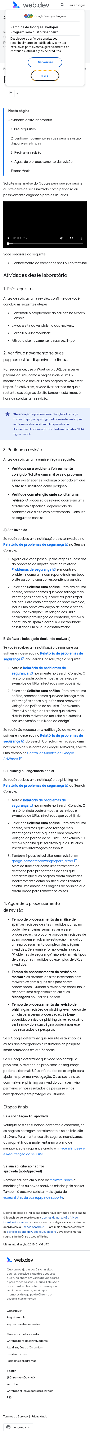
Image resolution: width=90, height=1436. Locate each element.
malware (56, 1180)
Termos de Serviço (15, 1416)
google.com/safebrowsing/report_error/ (42, 861)
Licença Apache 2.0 (34, 1227)
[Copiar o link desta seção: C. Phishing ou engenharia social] (58, 771)
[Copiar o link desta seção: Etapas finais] (31, 1107)
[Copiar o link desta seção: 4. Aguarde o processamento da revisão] (27, 910)
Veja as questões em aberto (25, 1324)
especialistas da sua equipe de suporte (33, 1198)
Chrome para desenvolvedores (27, 1341)
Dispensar (45, 62)
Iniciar (45, 76)
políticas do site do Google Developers (31, 1232)
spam (68, 1180)
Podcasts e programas (21, 1361)
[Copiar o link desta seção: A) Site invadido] (31, 530)
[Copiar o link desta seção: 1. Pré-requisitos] (38, 289)
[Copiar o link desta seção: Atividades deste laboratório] (71, 275)
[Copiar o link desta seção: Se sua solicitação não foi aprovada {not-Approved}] (46, 1171)
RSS (9, 1397)
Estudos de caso (17, 1354)
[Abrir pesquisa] (62, 5)
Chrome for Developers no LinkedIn (30, 1391)
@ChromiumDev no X (21, 1377)
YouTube (12, 1384)
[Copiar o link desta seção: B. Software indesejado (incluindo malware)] (74, 638)
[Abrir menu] (7, 5)
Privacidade (39, 1416)
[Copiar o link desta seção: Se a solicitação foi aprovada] (52, 1116)
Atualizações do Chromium (25, 1347)
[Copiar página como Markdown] (10, 93)
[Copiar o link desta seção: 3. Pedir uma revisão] (46, 450)
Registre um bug (17, 1317)
